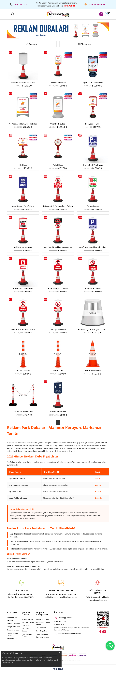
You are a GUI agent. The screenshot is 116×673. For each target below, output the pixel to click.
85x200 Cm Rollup (29, 622)
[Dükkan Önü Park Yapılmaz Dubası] (58, 189)
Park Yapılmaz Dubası (58, 329)
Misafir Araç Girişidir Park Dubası (93, 247)
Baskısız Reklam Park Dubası (23, 83)
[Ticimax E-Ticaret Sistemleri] (58, 669)
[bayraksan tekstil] (58, 14)
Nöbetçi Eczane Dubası (23, 288)
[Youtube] (104, 631)
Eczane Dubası (93, 206)
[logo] (57, 647)
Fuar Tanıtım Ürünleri (27, 635)
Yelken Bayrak (27, 619)
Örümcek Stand (42, 619)
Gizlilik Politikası (13, 624)
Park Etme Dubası (93, 288)
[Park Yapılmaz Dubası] (58, 312)
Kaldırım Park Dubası (23, 247)
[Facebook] (100, 631)
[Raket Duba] (58, 148)
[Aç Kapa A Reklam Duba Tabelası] (23, 107)
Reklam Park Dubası (27, 630)
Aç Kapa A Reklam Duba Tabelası (23, 124)
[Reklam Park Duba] (58, 66)
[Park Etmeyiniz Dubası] (58, 271)
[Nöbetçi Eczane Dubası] (23, 271)
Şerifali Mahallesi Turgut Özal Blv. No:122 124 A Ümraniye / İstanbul (72, 629)
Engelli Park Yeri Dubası (93, 165)
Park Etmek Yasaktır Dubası (23, 329)
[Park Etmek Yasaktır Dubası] (23, 312)
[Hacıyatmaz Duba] (93, 107)
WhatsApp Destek (65, 618)
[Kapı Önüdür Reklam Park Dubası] (58, 230)
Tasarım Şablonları (97, 4)
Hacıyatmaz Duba (92, 124)
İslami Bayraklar (42, 637)
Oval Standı (26, 626)
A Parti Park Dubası (58, 412)
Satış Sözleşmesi (13, 627)
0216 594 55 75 (59, 621)
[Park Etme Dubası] (93, 271)
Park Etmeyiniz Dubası (58, 288)
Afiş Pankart (41, 628)
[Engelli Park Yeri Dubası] (93, 148)
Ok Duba (23, 165)
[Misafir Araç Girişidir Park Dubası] (93, 230)
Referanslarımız (13, 638)
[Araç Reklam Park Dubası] (23, 189)
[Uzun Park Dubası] (58, 107)
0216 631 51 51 (59, 625)
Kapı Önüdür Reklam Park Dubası (58, 247)
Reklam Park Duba (58, 83)
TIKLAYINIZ (69, 6)
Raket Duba (58, 165)
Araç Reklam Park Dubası (23, 206)
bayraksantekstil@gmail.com (69, 634)
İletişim (10, 620)
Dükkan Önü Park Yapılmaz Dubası (58, 206)
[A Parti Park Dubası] (58, 395)
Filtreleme (85, 44)
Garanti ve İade (13, 630)
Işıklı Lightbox (41, 631)
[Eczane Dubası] (93, 189)
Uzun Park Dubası (57, 124)
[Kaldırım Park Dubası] (23, 230)
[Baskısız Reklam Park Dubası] (23, 66)
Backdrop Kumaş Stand (43, 623)
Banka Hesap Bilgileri (12, 634)
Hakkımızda (12, 617)
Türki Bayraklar (42, 634)
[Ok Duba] (23, 148)
